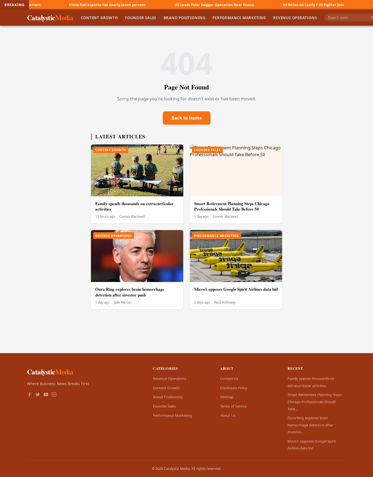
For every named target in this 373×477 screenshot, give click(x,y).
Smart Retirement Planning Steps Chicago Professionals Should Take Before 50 (232, 206)
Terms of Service (233, 406)
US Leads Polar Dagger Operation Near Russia (195, 4)
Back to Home (186, 118)
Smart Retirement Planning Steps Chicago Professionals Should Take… (315, 401)
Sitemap (226, 396)
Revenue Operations (295, 17)
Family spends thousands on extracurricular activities (134, 206)
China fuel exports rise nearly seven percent (89, 4)
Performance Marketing (239, 17)
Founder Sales (140, 17)
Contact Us (229, 378)
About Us (227, 415)
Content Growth (99, 17)
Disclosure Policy (233, 387)
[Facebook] (29, 395)
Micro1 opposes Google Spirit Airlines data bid (236, 289)
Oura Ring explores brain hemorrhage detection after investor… (310, 424)
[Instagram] (54, 395)
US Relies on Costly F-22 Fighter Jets (294, 4)
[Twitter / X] (37, 395)
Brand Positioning (184, 17)
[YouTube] (45, 395)
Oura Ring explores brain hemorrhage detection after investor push (129, 292)
